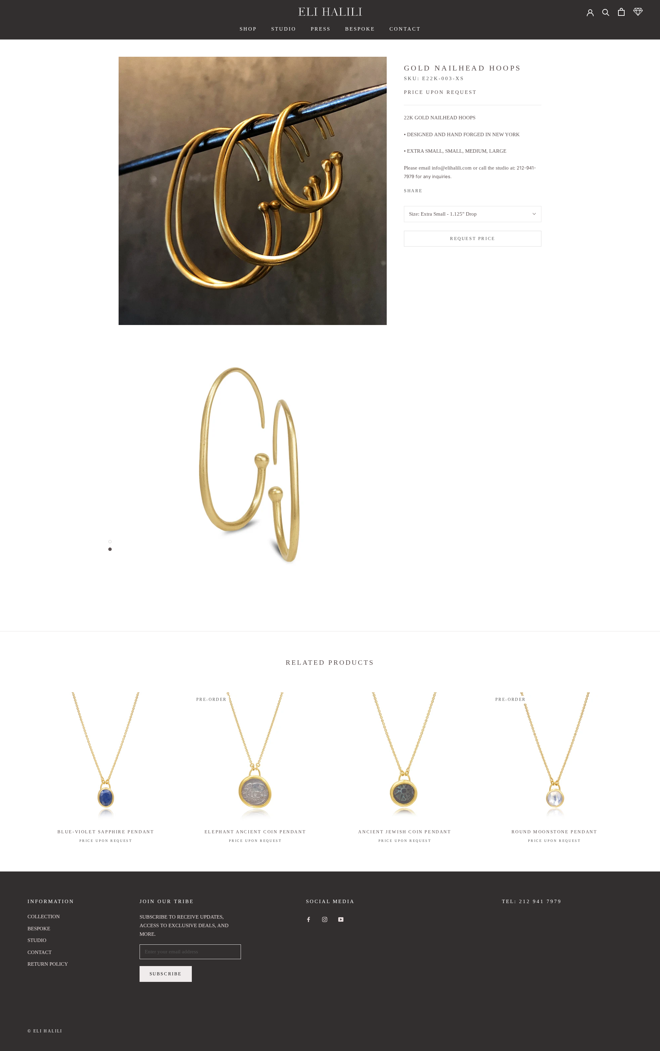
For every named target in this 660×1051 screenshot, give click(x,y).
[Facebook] (429, 189)
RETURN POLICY (48, 964)
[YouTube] (340, 919)
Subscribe (166, 973)
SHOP (248, 29)
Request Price (472, 238)
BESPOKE (360, 29)
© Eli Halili (45, 1031)
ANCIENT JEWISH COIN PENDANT (404, 831)
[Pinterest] (447, 189)
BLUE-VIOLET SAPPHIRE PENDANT (105, 831)
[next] (638, 760)
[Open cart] (621, 12)
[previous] (21, 760)
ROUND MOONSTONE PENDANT (554, 831)
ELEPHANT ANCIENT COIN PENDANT (255, 831)
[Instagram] (324, 919)
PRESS (321, 29)
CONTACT (405, 29)
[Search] (605, 11)
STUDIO (283, 29)
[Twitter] (438, 189)
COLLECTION (44, 916)
